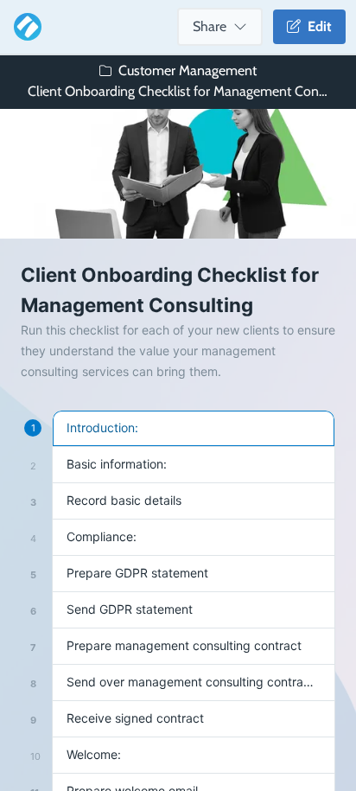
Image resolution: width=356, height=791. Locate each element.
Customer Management (187, 70)
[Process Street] (24, 27)
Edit (316, 26)
